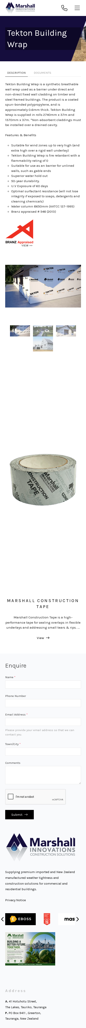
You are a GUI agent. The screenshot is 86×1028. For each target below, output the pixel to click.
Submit (16, 815)
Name (10, 677)
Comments (12, 763)
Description (16, 72)
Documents (42, 72)
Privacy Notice (15, 900)
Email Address (16, 714)
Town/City (13, 744)
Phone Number (15, 696)
